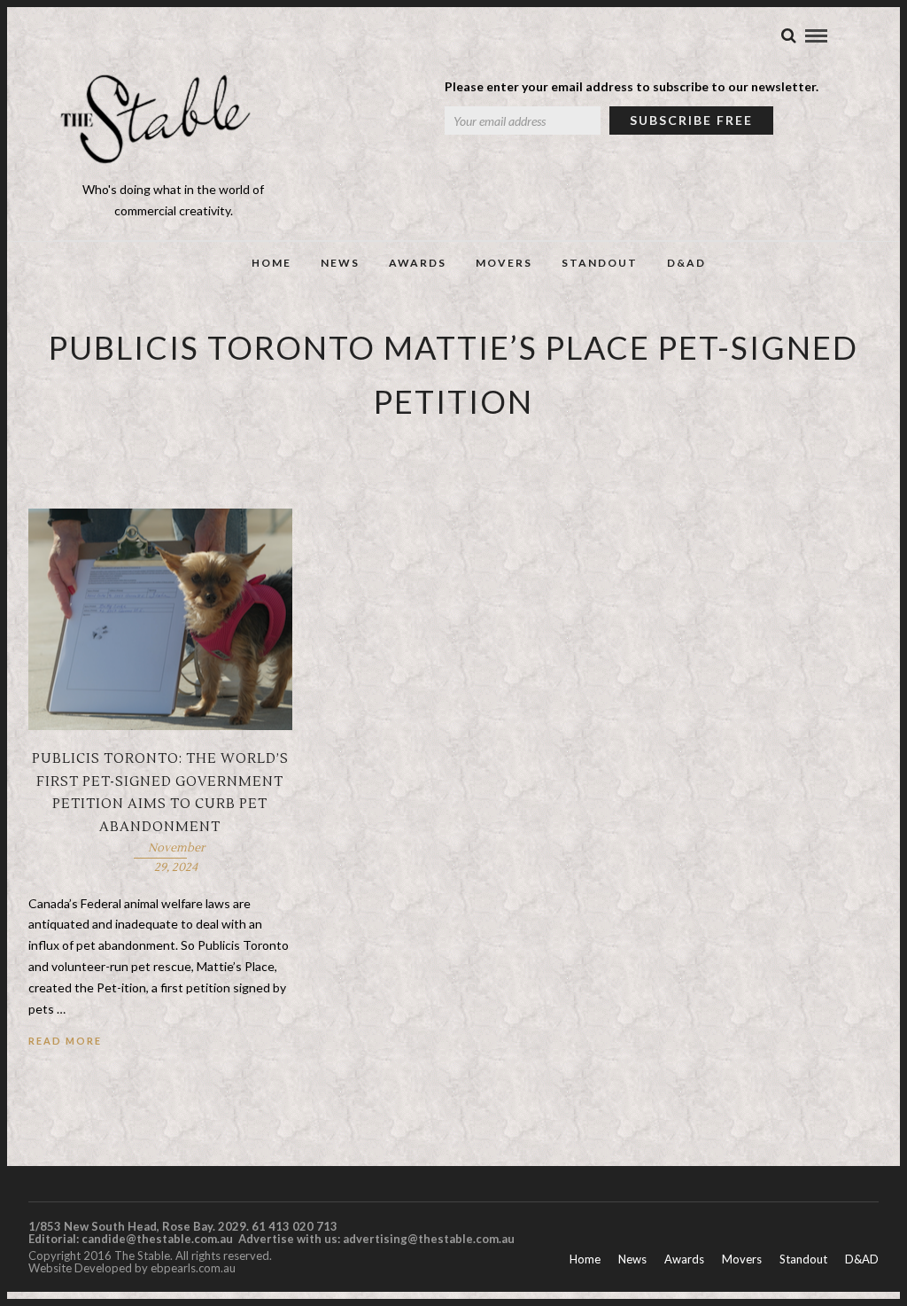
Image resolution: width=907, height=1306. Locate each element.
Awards (417, 262)
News (340, 262)
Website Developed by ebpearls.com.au (132, 1268)
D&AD (686, 262)
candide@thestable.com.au (158, 1239)
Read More (65, 1040)
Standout (600, 262)
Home (271, 262)
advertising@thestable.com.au (429, 1239)
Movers (504, 262)
